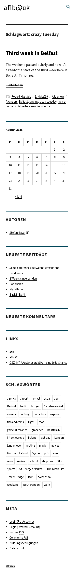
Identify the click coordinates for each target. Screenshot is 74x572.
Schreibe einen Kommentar (34, 106)
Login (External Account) (24, 527)
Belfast (23, 102)
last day (45, 438)
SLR (59, 461)
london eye (14, 446)
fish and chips (15, 422)
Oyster (36, 453)
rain (55, 453)
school (34, 461)
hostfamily (53, 430)
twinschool (44, 477)
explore (55, 414)
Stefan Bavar (17, 233)
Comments (18, 538)
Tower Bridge (15, 477)
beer (57, 399)
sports (11, 469)
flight (31, 422)
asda (47, 399)
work (47, 485)
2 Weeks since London (23, 279)
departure (40, 414)
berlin (23, 406)
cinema (33, 102)
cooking (25, 414)
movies (55, 446)
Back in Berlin (17, 295)
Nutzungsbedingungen (23, 543)
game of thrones (17, 430)
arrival (36, 399)
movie (43, 446)
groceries (37, 430)
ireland (32, 438)
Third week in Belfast (32, 53)
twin (31, 477)
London (59, 438)
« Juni (18, 197)
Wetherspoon (31, 485)
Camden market (53, 406)
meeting (30, 446)
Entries (16, 532)
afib (11, 352)
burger (35, 406)
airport (24, 399)
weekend (13, 485)
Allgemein (58, 97)
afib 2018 (14, 357)
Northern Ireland (17, 453)
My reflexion (16, 289)
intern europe (15, 438)
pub (46, 453)
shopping (47, 461)
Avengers (12, 102)
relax (10, 461)
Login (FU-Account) (21, 522)
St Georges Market (30, 469)
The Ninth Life (55, 469)
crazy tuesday (47, 102)
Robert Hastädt (21, 97)
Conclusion (16, 284)
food (41, 422)
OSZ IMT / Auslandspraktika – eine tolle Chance (38, 363)
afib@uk (17, 8)
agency (11, 399)
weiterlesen (14, 85)
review (21, 461)
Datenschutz (17, 548)
